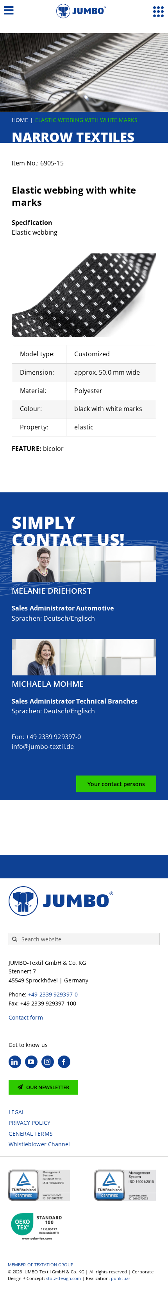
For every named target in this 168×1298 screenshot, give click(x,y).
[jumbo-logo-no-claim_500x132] (84, 7)
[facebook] (64, 1062)
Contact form (26, 1017)
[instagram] (47, 1062)
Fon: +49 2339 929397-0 (46, 736)
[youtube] (31, 1062)
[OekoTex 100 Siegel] (37, 1211)
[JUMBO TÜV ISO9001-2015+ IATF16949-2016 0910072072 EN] (39, 1172)
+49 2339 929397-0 (53, 994)
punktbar (120, 1278)
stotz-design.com (63, 1278)
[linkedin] (15, 1062)
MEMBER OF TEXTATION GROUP (41, 1264)
